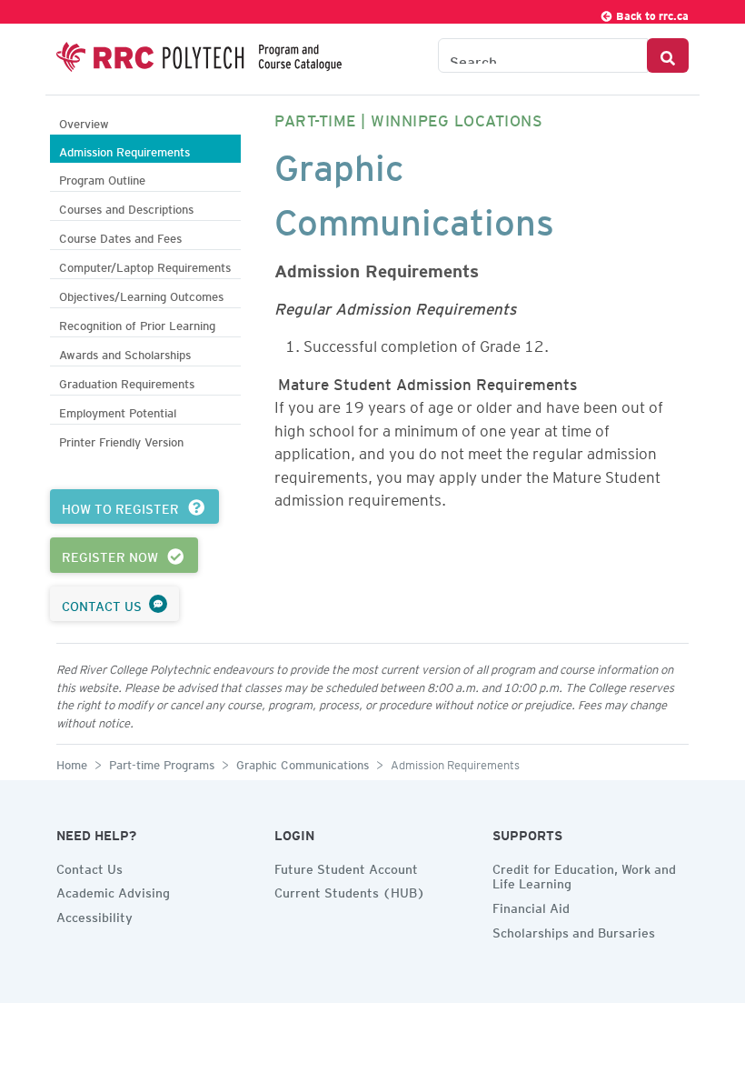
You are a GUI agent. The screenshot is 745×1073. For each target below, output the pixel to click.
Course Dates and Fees (120, 236)
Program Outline (102, 178)
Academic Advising (113, 890)
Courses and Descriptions (126, 207)
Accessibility (94, 914)
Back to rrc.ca (651, 13)
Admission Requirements (124, 149)
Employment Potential (117, 410)
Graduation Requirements (126, 381)
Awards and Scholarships (125, 352)
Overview (84, 121)
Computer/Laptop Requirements (145, 265)
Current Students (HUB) (349, 890)
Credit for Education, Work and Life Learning (584, 874)
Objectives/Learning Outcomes (141, 294)
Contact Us (89, 866)
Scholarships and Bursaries (573, 930)
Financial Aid (531, 905)
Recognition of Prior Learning (137, 323)
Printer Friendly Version (121, 440)
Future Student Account (346, 866)
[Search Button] (668, 55)
